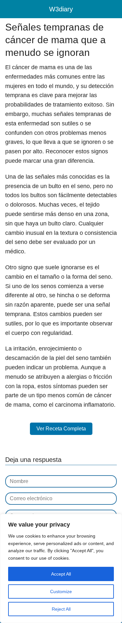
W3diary (61, 9)
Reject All (61, 609)
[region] (61, 568)
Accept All (61, 574)
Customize (61, 591)
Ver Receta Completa (61, 428)
